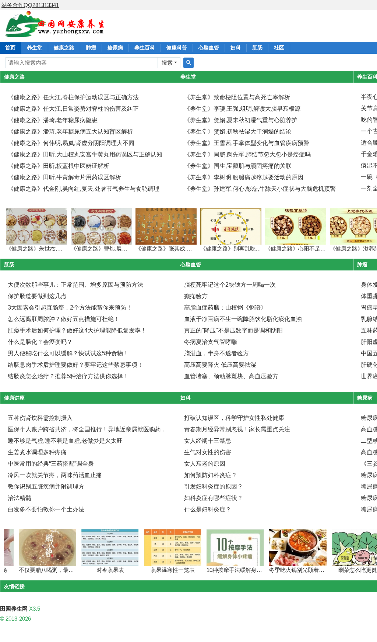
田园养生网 (14, 608)
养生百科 (144, 48)
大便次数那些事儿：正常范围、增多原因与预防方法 (75, 285)
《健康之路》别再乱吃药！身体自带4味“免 (252, 248)
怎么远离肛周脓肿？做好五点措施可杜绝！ (64, 319)
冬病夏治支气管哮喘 (210, 342)
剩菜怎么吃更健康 (352, 570)
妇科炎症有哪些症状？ (213, 498)
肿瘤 (91, 48)
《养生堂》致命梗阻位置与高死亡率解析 (237, 97)
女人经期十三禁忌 (207, 441)
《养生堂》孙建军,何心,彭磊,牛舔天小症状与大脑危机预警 (260, 189)
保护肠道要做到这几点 (37, 296)
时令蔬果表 (101, 570)
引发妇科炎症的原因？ (213, 486)
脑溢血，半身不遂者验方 (216, 353)
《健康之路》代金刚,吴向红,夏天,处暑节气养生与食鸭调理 (83, 189)
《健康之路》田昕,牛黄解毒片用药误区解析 (64, 177)
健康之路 (64, 48)
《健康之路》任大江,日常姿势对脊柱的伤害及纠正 (73, 109)
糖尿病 (115, 48)
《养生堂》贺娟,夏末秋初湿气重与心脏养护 (240, 120)
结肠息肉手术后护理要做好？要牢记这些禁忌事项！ (75, 365)
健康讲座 (14, 398)
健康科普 (176, 48)
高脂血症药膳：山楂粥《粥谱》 (225, 307)
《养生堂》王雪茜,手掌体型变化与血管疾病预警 (246, 143)
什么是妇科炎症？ (207, 509)
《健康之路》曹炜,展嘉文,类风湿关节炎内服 (125, 248)
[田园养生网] (55, 33)
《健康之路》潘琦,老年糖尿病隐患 (53, 120)
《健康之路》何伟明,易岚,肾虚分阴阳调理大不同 (71, 143)
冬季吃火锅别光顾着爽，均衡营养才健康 (310, 570)
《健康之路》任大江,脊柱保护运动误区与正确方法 (73, 97)
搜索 (167, 62)
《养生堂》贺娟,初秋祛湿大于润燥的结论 (238, 131)
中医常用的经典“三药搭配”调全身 (51, 463)
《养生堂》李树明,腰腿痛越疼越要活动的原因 (243, 177)
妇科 (235, 48)
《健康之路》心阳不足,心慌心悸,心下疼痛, (317, 248)
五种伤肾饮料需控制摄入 (40, 418)
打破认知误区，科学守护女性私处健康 (234, 418)
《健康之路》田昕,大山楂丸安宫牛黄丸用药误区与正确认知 (85, 154)
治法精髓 (19, 498)
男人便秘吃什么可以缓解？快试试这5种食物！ (68, 353)
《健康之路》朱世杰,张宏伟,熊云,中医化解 (58, 248)
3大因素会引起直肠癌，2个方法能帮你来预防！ (70, 307)
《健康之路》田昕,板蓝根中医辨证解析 (58, 166)
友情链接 (14, 586)
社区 (279, 48)
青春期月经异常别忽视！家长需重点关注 (237, 429)
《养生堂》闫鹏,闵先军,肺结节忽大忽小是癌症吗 (247, 154)
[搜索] (188, 63)
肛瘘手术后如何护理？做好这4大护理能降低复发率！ (77, 330)
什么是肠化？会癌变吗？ (40, 342)
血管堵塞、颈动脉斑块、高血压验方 (231, 376)
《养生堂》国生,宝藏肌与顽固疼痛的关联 (238, 166)
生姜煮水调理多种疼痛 (37, 452)
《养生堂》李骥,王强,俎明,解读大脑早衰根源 (242, 109)
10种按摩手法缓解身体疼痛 (231, 570)
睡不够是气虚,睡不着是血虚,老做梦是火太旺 (65, 441)
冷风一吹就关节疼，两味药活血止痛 (55, 475)
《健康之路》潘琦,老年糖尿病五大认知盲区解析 (70, 131)
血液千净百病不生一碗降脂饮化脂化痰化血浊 (243, 319)
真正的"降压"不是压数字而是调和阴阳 (233, 330)
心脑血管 (208, 48)
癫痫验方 (196, 296)
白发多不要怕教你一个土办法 (46, 509)
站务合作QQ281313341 (30, 5)
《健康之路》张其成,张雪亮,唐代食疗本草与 (189, 248)
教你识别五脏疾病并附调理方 (46, 486)
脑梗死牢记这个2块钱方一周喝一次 (230, 285)
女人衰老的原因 (204, 463)
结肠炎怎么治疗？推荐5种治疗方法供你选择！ (68, 376)
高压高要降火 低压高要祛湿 (220, 365)
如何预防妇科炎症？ (210, 475)
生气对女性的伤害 (207, 452)
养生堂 (34, 48)
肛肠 (257, 48)
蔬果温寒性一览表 (164, 570)
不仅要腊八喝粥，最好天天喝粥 (48, 570)
